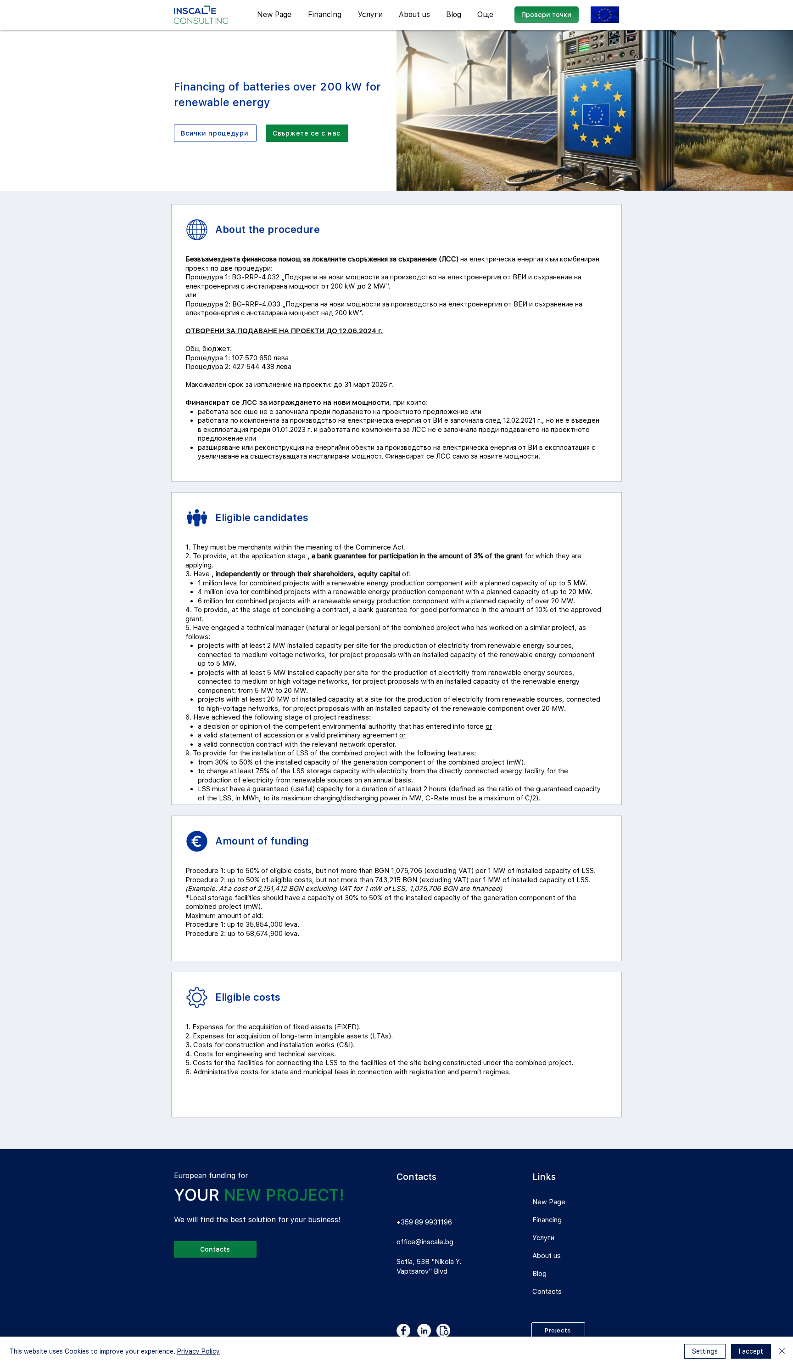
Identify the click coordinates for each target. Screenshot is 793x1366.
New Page (548, 1202)
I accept (751, 1351)
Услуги (543, 1238)
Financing (547, 1220)
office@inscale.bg (424, 1242)
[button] (371, 14)
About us (546, 1256)
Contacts (547, 1291)
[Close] (781, 1351)
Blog (539, 1274)
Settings (705, 1351)
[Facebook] (403, 1331)
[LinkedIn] (424, 1331)
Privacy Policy (198, 1351)
